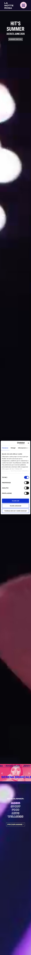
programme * (15, 824)
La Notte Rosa (9, 5)
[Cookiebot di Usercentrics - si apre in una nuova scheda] (18, 443)
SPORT (15, 806)
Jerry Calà (16, 766)
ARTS (15, 813)
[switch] (26, 482)
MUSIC (15, 803)
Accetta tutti (15, 500)
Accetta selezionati (15, 505)
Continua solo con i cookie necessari (15, 510)
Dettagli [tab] (13, 448)
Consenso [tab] (5, 448)
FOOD (15, 809)
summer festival (15, 39)
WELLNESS (15, 816)
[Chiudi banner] (28, 443)
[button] (23, 5)
